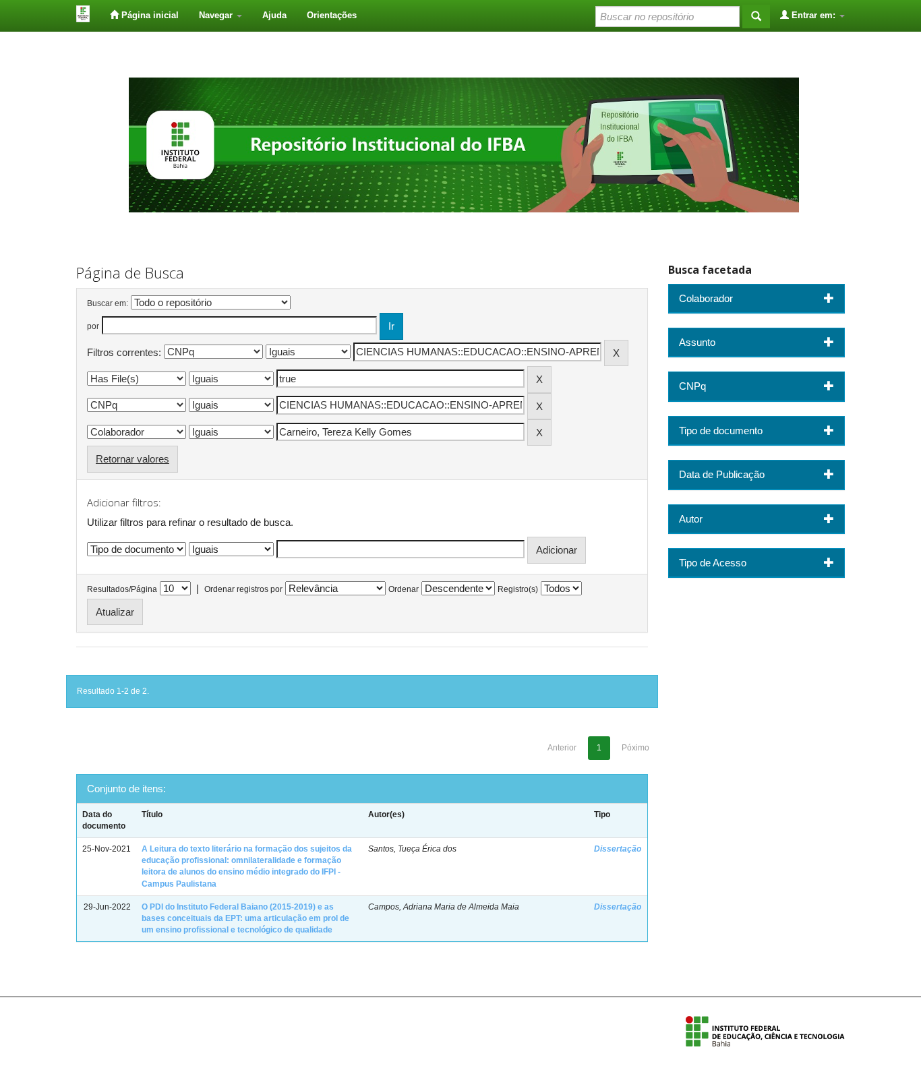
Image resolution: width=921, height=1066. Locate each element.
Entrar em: (813, 15)
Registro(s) (518, 589)
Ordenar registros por (243, 589)
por (93, 326)
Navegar (217, 15)
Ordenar (403, 589)
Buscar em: (107, 303)
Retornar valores (132, 459)
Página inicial (149, 15)
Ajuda (274, 15)
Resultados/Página (122, 589)
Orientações (332, 15)
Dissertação (617, 849)
